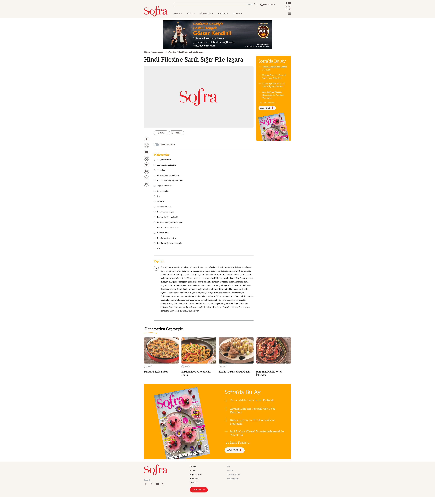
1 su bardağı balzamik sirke (168, 217)
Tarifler (193, 466)
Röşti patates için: (164, 186)
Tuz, (158, 196)
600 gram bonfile (164, 160)
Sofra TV (193, 483)
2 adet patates (163, 191)
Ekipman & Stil (196, 475)
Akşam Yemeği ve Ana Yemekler (164, 52)
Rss (228, 466)
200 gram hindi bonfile (166, 165)
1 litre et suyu (163, 233)
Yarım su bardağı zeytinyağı (168, 176)
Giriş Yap (267, 4)
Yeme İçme (194, 479)
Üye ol (273, 4)
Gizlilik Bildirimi (233, 475)
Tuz (158, 249)
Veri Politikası (233, 479)
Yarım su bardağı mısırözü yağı (169, 222)
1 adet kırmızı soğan (165, 212)
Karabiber (161, 170)
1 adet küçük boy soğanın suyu (170, 181)
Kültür (192, 470)
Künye (230, 470)
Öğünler (147, 52)
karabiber (161, 202)
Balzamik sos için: (164, 207)
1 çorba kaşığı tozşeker (166, 238)
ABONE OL (265, 108)
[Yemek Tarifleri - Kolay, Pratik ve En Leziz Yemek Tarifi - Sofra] (156, 11)
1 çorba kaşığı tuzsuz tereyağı (169, 243)
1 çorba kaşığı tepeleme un (168, 228)
